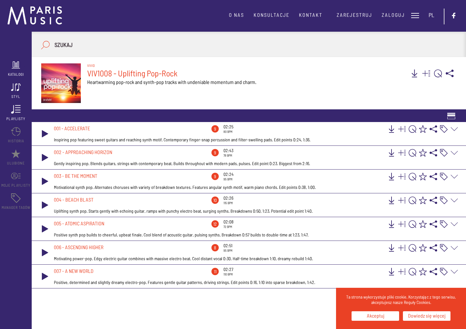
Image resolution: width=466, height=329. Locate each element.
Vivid (91, 65)
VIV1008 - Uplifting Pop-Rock (132, 73)
